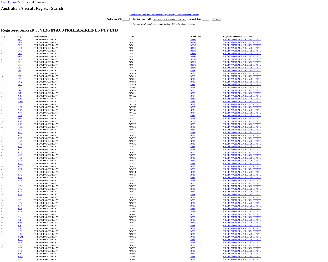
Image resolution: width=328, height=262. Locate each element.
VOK (20, 127)
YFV (20, 203)
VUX (20, 163)
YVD (20, 251)
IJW (19, 79)
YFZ (20, 214)
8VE (20, 51)
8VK (20, 68)
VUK (20, 141)
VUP (20, 147)
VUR (20, 152)
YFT (20, 197)
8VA (20, 39)
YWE (20, 259)
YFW (20, 206)
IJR (19, 73)
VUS (20, 155)
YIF (19, 228)
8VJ (19, 65)
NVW (20, 113)
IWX (20, 85)
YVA (20, 245)
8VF (20, 54)
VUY (20, 166)
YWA (20, 254)
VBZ (20, 124)
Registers (12, 2)
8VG (20, 56)
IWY (20, 87)
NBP (20, 96)
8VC (20, 45)
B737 (192, 96)
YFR (20, 192)
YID (20, 223)
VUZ (20, 169)
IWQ (20, 82)
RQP (20, 118)
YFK (20, 186)
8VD (20, 48)
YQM (20, 237)
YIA (20, 217)
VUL (20, 144)
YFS (20, 194)
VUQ (20, 149)
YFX (20, 209)
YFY (20, 211)
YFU (20, 200)
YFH (20, 180)
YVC (20, 248)
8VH (20, 59)
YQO (20, 240)
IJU (19, 76)
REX (20, 116)
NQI (20, 107)
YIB (20, 220)
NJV (20, 104)
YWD (20, 256)
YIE (19, 225)
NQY (20, 110)
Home (3, 2)
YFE (20, 175)
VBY (20, 121)
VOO (20, 135)
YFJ (19, 183)
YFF (20, 178)
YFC (20, 172)
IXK (20, 93)
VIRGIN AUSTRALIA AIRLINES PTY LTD (242, 39)
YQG (20, 231)
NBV (20, 99)
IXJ (19, 90)
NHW (20, 101)
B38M (193, 39)
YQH (20, 234)
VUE (20, 138)
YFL (20, 189)
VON (20, 132)
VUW (20, 161)
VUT (20, 158)
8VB (20, 42)
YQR (20, 242)
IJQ (19, 70)
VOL (20, 130)
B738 (192, 70)
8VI (19, 62)
